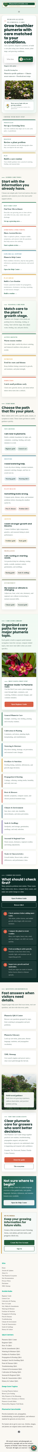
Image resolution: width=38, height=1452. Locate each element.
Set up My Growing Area (11, 70)
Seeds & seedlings (23, 573)
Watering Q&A (24, 479)
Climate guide (10, 605)
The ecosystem (19, 1166)
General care (23, 449)
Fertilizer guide (10, 541)
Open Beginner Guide (19, 704)
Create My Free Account (19, 1243)
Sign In (19, 1249)
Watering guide (10, 479)
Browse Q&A (19, 905)
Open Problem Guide (19, 898)
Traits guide (22, 541)
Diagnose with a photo (10, 66)
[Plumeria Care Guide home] (19, 4)
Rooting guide (10, 573)
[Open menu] (19, 11)
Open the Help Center (19, 1203)
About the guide (19, 1160)
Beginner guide (10, 449)
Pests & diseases (11, 509)
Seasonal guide (22, 605)
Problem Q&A (23, 509)
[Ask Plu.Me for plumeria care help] (34, 1448)
